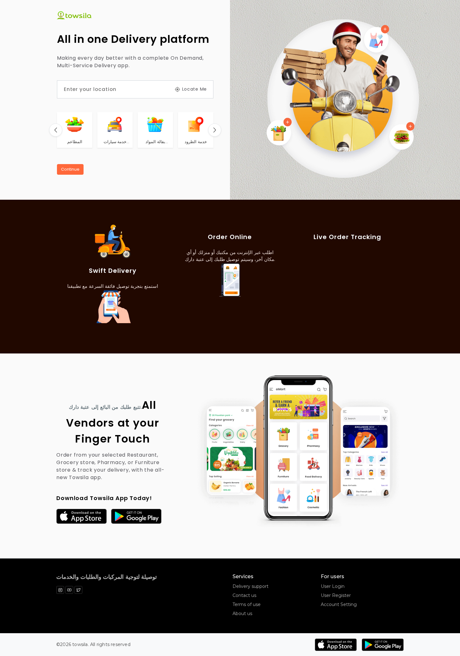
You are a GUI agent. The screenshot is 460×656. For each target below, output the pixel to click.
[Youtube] (69, 590)
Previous (55, 130)
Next (214, 130)
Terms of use (247, 604)
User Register (336, 595)
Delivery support (250, 586)
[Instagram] (60, 590)
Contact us (244, 595)
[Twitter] (78, 590)
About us (242, 613)
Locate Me (194, 89)
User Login (333, 586)
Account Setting (339, 604)
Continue (70, 169)
